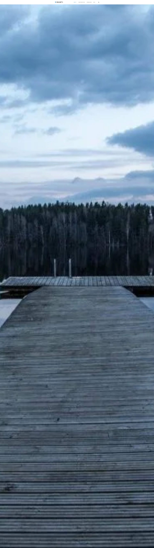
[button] (98, 2)
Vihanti (75, 2)
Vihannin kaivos (89, 2)
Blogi (94, 2)
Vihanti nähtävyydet (81, 2)
